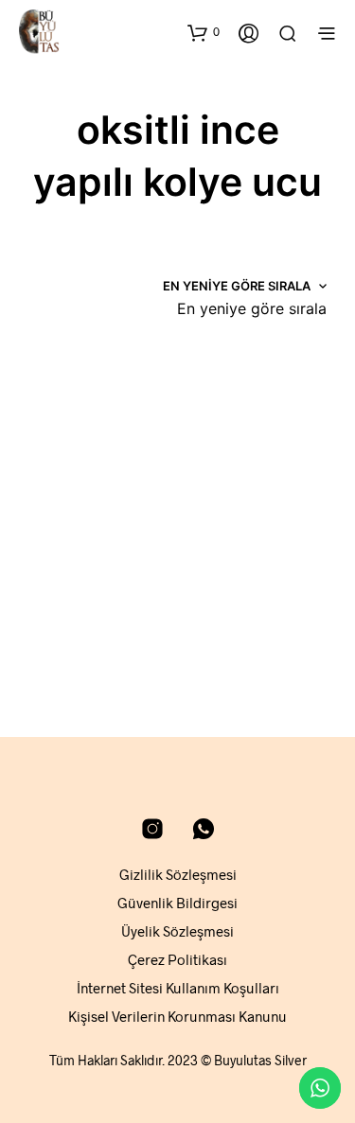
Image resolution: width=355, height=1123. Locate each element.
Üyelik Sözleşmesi (177, 930)
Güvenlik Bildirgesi (177, 902)
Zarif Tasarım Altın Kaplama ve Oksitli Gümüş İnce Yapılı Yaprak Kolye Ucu (84, 577)
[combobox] (252, 308)
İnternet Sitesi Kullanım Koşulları (178, 987)
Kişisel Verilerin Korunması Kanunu (177, 1016)
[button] (203, 32)
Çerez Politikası (177, 959)
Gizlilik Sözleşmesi (178, 874)
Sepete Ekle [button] (72, 649)
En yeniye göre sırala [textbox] (252, 308)
